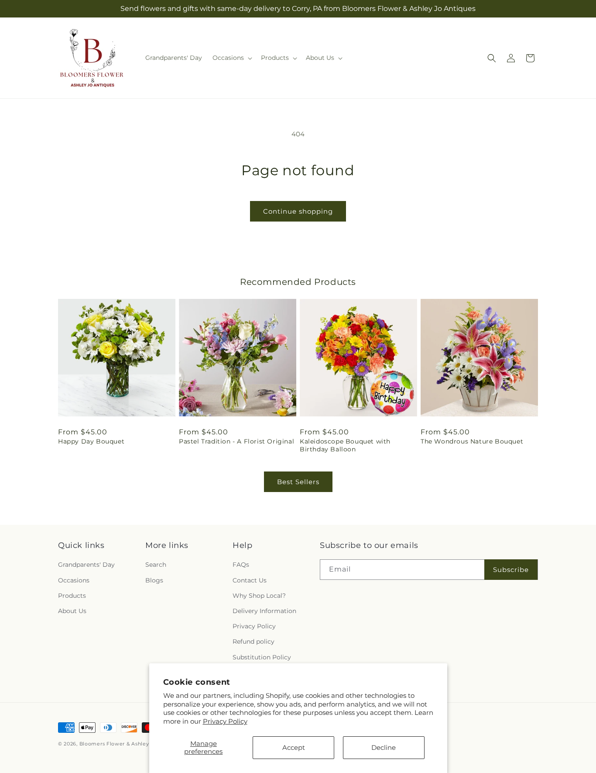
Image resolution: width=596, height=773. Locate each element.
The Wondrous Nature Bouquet (472, 441)
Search (155, 565)
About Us (72, 611)
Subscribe (511, 569)
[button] (231, 58)
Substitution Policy (262, 657)
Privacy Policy (225, 721)
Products (72, 596)
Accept (293, 747)
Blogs (154, 580)
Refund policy (253, 642)
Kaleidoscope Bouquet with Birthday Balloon (345, 445)
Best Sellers (298, 482)
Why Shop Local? (259, 596)
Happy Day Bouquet (91, 441)
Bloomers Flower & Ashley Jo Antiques (130, 744)
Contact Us (250, 580)
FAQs (241, 565)
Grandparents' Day (86, 565)
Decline (383, 747)
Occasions (73, 580)
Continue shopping (298, 211)
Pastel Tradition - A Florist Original (236, 441)
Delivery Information (264, 611)
